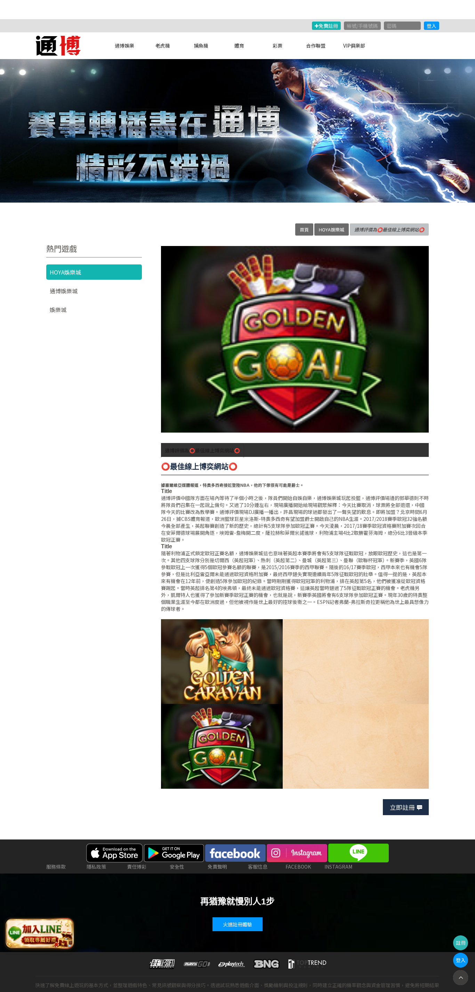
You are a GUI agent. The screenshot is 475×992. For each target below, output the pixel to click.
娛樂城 (58, 309)
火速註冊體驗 (237, 924)
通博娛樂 (124, 45)
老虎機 (162, 45)
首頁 (304, 229)
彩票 (277, 45)
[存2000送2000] (237, 131)
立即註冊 (402, 807)
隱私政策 (96, 866)
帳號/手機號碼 (362, 25)
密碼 (391, 25)
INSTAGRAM (338, 866)
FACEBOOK (298, 866)
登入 (431, 25)
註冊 (461, 942)
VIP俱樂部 (354, 45)
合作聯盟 (315, 45)
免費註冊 (328, 25)
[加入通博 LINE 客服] (39, 932)
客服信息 (257, 866)
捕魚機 (201, 45)
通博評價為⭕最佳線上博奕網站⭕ (202, 450)
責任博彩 (136, 866)
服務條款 (56, 866)
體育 (239, 45)
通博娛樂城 (329, 497)
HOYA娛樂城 (331, 229)
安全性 (177, 866)
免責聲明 (217, 866)
